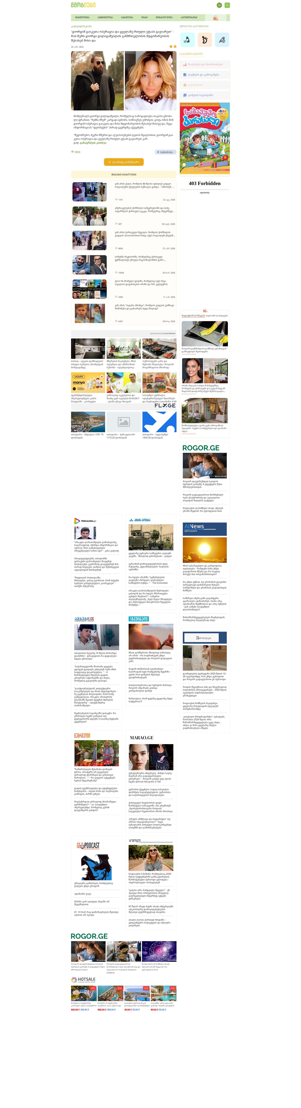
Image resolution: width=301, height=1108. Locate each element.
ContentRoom (162, 333)
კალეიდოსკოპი (81, 26)
